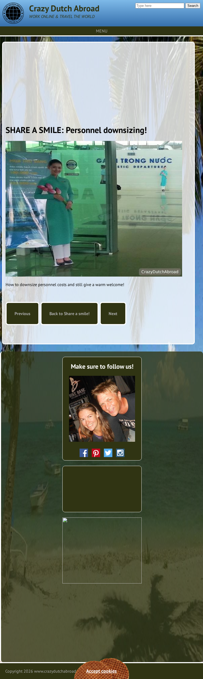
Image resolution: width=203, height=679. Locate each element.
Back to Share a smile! (69, 313)
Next (113, 313)
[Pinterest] (96, 453)
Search (192, 6)
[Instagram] (120, 453)
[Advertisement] (99, 82)
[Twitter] (108, 453)
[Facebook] (84, 453)
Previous (22, 313)
